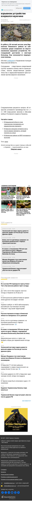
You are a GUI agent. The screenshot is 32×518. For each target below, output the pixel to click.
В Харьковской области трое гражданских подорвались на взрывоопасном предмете (14, 124)
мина (6, 141)
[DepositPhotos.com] (9, 498)
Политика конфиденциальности (9, 477)
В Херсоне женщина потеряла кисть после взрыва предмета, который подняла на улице (16, 131)
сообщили (10, 61)
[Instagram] (12, 492)
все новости (26, 401)
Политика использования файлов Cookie (11, 479)
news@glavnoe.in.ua (9, 483)
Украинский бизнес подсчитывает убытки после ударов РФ (16, 395)
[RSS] (18, 492)
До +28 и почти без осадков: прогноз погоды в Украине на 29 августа (13, 291)
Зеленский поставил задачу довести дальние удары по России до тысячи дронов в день (14, 348)
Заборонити (19, 8)
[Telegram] (9, 492)
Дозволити (27, 8)
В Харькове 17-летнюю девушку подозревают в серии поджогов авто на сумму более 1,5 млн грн (14, 366)
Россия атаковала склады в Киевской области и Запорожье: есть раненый (14, 313)
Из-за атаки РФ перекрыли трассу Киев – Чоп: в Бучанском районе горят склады (15, 284)
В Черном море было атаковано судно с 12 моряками (15, 381)
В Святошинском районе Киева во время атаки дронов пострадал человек (15, 297)
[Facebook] (2, 492)
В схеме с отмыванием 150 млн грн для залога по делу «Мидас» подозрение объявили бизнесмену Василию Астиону (15, 330)
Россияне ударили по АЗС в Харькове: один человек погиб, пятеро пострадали (16, 374)
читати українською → (25, 20)
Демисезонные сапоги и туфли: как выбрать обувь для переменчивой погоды (15, 338)
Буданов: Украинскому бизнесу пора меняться (14, 388)
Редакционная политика (7, 474)
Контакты (3, 472)
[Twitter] (6, 492)
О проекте (3, 469)
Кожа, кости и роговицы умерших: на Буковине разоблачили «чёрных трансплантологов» (14, 321)
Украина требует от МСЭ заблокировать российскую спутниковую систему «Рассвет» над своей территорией (15, 305)
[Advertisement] (16, 92)
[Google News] (15, 492)
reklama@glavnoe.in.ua (10, 485)
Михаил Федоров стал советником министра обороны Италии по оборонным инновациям (15, 357)
